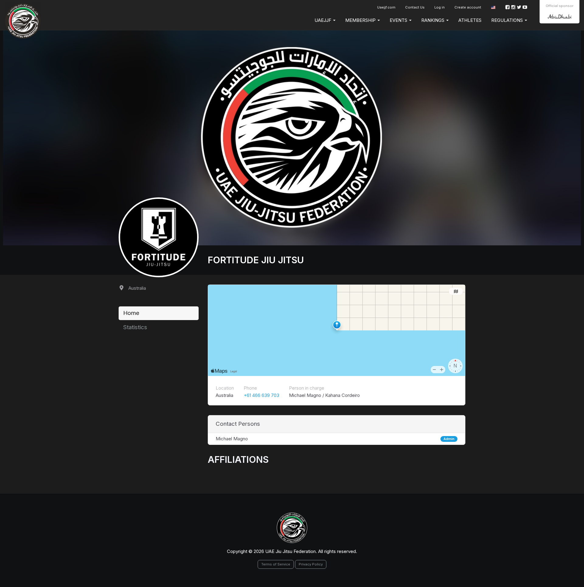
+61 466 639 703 (261, 395)
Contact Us (415, 7)
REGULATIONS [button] (507, 20)
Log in (439, 7)
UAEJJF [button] (323, 20)
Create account (467, 7)
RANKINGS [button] (433, 20)
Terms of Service (275, 564)
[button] (493, 7)
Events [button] (399, 20)
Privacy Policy (311, 564)
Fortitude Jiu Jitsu (256, 259)
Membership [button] (361, 20)
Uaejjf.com (386, 7)
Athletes (469, 20)
